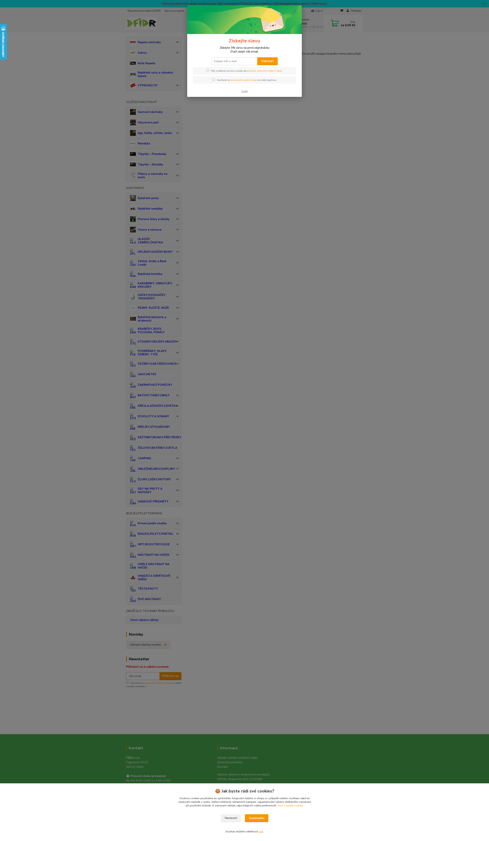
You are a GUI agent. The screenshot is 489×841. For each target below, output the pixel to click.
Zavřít (244, 91)
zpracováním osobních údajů (243, 80)
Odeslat (267, 61)
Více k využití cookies (290, 805)
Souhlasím (256, 818)
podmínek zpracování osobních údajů (264, 71)
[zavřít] (295, 11)
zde (261, 831)
